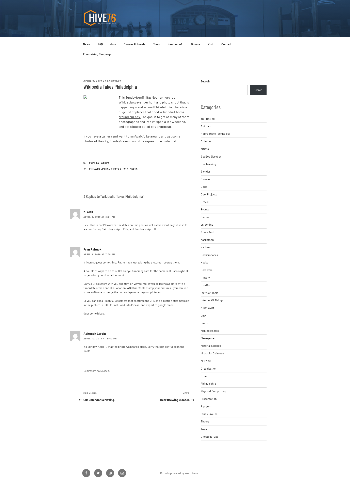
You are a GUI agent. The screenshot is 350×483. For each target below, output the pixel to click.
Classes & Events (134, 44)
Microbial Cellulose (212, 353)
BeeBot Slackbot (211, 156)
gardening (207, 224)
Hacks (204, 262)
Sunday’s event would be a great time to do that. (143, 141)
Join (113, 44)
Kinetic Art (207, 307)
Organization (209, 368)
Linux (204, 323)
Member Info (175, 44)
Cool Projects (209, 194)
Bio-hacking (208, 164)
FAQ (100, 44)
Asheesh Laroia (94, 333)
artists (205, 148)
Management (209, 338)
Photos (116, 168)
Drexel (204, 202)
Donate (195, 44)
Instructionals (209, 292)
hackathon (207, 239)
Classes (205, 179)
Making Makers (210, 330)
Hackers (206, 247)
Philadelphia (99, 168)
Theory (205, 421)
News (86, 44)
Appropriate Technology (215, 133)
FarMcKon (114, 80)
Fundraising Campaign (97, 54)
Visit (211, 44)
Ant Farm (206, 126)
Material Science (211, 345)
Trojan (204, 429)
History (205, 277)
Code (204, 186)
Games (205, 217)
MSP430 (206, 361)
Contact (226, 44)
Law (203, 315)
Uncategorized (210, 436)
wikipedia (131, 168)
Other (105, 163)
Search (205, 81)
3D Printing (207, 118)
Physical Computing (213, 391)
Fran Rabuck (92, 249)
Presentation (209, 398)
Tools (156, 44)
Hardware (206, 270)
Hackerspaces (209, 255)
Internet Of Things (212, 300)
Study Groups (209, 414)
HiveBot (206, 285)
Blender (205, 171)
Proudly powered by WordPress (179, 473)
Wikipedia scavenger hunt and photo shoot (149, 102)
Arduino (206, 141)
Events (94, 163)
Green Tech (207, 232)
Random (206, 406)
